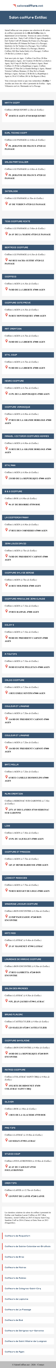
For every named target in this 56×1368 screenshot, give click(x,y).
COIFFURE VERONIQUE (17, 407)
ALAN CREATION (14, 794)
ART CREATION (13, 329)
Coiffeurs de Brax (14, 1257)
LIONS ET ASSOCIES (16, 878)
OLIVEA (9, 1102)
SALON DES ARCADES (16, 988)
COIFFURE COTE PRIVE (18, 303)
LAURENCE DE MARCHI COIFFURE (23, 959)
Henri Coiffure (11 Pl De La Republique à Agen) (26, 64)
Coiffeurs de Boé (14, 1320)
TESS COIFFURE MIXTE (17, 221)
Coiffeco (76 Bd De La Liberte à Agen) (27, 52)
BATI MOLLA (11, 765)
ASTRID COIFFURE (15, 1070)
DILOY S (9, 625)
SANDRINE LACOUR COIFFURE (21, 904)
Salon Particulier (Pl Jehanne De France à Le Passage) (26, 43)
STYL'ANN (10, 465)
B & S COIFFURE (13, 491)
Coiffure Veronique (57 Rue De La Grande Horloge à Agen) (25, 67)
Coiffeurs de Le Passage (18, 1310)
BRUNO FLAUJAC (14, 1015)
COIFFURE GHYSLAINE (17, 1041)
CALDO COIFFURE (14, 680)
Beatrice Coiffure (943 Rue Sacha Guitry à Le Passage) (25, 49)
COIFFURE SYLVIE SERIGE (19, 573)
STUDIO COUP (12, 1154)
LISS (7, 826)
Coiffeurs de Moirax (15, 1267)
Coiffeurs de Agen (14, 1352)
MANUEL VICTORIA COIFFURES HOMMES (27, 436)
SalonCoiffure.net (11, 30)
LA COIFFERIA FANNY (17, 517)
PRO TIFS (10, 1128)
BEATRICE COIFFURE (16, 247)
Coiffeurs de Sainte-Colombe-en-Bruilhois (27, 1246)
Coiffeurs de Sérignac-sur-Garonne (24, 1331)
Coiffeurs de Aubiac (15, 1278)
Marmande (24, 86)
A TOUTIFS (11, 654)
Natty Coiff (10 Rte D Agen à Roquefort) (35, 38)
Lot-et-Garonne (21, 35)
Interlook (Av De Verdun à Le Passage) (20, 46)
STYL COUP (11, 355)
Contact (40, 1364)
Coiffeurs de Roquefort (17, 1236)
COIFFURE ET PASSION (17, 852)
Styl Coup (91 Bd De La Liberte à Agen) (27, 63)
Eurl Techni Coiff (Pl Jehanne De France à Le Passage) (26, 40)
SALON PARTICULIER (16, 162)
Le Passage (36, 86)
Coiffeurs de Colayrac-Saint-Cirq (23, 1288)
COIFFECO (10, 277)
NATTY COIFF (12, 103)
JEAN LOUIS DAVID (15, 544)
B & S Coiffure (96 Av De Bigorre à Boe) (29, 76)
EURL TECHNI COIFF (16, 133)
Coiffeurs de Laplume (16, 1299)
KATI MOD (10, 933)
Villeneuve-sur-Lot (12, 86)
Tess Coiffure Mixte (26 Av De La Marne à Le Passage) (26, 47)
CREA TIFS (11, 1183)
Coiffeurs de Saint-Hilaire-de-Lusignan (26, 1341)
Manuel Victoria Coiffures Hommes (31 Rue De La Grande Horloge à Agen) (28, 71)
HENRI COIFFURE (14, 381)
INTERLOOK (11, 191)
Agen (48, 83)
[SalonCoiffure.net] (27, 5)
